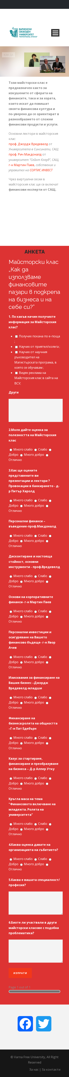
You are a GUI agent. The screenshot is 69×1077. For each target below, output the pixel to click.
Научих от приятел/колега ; (39, 346)
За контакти (51, 1069)
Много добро (34, 454)
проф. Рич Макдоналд (25, 154)
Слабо (42, 449)
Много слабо (23, 449)
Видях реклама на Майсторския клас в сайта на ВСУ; (36, 378)
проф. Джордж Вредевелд (28, 144)
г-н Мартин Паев (21, 165)
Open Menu (55, 33)
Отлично (15, 460)
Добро (13, 454)
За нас (34, 1069)
